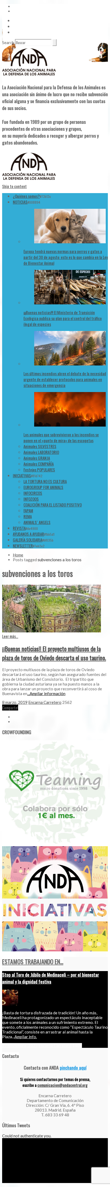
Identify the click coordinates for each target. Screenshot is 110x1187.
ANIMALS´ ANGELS (36, 522)
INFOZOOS (31, 499)
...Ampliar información (46, 693)
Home (18, 554)
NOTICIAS (20, 202)
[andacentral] (29, 76)
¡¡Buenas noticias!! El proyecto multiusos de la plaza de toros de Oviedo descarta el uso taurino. (54, 653)
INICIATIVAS (22, 475)
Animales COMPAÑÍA (38, 464)
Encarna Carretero (44, 702)
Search (8, 42)
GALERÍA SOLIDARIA (27, 540)
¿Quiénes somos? (26, 196)
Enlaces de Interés (27, 32)
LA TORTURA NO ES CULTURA (45, 481)
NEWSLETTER (23, 545)
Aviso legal (9, 1181)
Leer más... (10, 636)
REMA (27, 516)
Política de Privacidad (34, 1181)
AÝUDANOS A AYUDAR (28, 534)
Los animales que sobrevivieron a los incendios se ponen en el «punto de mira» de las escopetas (61, 437)
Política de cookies (65, 1181)
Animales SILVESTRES (39, 446)
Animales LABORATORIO (41, 452)
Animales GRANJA (36, 458)
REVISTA (19, 528)
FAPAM (28, 510)
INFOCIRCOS (32, 493)
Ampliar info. (25, 1036)
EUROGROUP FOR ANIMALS (43, 487)
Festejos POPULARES (39, 470)
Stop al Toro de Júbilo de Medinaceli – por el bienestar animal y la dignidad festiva (50, 978)
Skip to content (14, 186)
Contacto (20, 26)
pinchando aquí (73, 1067)
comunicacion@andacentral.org (62, 1085)
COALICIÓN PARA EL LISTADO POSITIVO (52, 505)
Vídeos (18, 20)
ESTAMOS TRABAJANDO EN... (32, 961)
